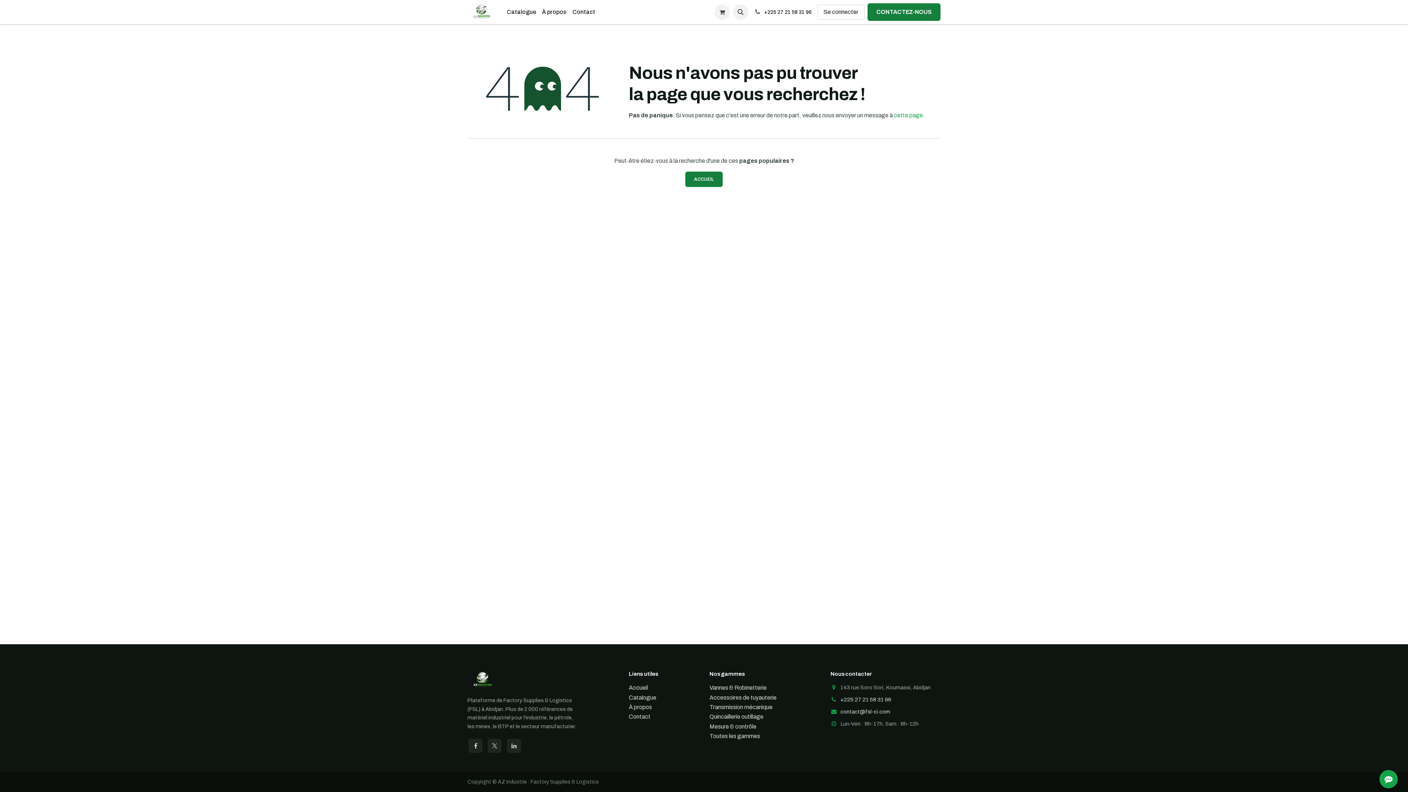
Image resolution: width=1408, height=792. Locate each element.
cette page (908, 115)
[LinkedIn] (514, 746)
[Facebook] (476, 746)
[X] (495, 746)
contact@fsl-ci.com (865, 712)
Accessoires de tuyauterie (743, 697)
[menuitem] (521, 12)
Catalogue (642, 697)
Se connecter (841, 12)
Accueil (704, 179)
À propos (640, 707)
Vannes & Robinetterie (738, 688)
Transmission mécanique (741, 707)
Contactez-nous (904, 12)
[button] (740, 12)
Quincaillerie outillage (736, 717)
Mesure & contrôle (733, 726)
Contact (639, 717)
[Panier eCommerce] (722, 12)
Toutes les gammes (735, 736)
